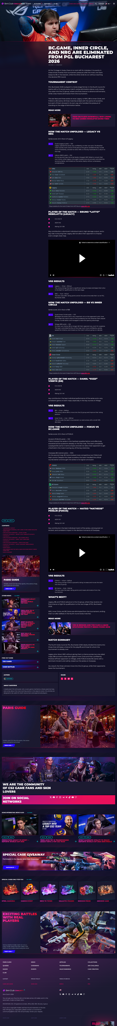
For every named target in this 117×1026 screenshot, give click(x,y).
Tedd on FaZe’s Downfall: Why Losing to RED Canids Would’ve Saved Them (20, 530)
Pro (89, 984)
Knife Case (6, 1018)
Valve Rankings (65, 969)
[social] (60, 994)
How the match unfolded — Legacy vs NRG (15, 532)
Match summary (7, 552)
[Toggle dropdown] (32, 3)
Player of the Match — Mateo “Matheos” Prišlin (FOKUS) (18, 544)
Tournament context (9, 528)
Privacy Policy (35, 979)
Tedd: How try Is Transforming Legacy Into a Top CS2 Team (28, 612)
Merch (91, 3)
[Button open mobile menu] (114, 3)
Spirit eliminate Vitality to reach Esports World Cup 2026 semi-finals (28, 624)
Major (5, 969)
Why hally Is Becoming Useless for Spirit (28, 635)
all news (17, 595)
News (23, 4)
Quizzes (6, 965)
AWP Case (34, 1018)
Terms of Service (64, 979)
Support (101, 3)
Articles (62, 962)
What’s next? (6, 547)
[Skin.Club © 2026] (14, 990)
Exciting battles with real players (20, 917)
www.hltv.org (85, 206)
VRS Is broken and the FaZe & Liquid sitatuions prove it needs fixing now (20, 550)
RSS (89, 979)
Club (55, 4)
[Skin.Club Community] (12, 4)
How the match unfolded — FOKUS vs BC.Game (15, 542)
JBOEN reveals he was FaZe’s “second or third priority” (28, 646)
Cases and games (74, 3)
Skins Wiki (84, 3)
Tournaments (64, 965)
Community (51, 44)
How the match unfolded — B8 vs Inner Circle (16, 537)
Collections (92, 962)
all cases (29, 879)
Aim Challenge (93, 965)
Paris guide (11, 580)
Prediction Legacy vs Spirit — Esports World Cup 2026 (28, 601)
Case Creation (93, 969)
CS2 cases (7, 661)
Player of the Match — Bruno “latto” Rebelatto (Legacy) (18, 534)
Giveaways (35, 965)
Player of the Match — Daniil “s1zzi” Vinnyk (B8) (16, 539)
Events (33, 969)
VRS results (6, 536)
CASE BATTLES (9, 667)
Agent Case (62, 1018)
